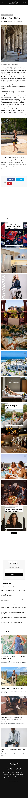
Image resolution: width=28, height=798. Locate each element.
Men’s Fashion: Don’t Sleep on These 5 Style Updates (13, 750)
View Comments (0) (14, 192)
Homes (9, 777)
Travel (22, 772)
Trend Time (10, 14)
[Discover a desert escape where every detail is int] (14, 389)
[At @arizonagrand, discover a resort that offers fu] (14, 337)
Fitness (21, 774)
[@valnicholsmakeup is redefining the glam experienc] (14, 518)
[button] (2, 2)
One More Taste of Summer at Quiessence (9, 586)
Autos (17, 774)
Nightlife (5, 777)
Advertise (8, 779)
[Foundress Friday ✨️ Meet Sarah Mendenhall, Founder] (14, 286)
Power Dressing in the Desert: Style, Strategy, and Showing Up (13, 657)
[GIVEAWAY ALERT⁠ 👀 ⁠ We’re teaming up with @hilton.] (14, 260)
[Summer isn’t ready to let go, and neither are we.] (14, 363)
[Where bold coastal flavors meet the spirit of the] (14, 492)
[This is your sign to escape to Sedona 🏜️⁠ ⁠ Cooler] (14, 312)
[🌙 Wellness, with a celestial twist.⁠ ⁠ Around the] (14, 415)
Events (23, 777)
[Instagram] (8, 768)
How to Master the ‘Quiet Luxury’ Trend (12, 688)
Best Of (14, 777)
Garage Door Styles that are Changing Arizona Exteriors (12, 604)
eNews (13, 772)
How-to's (4, 14)
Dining (17, 772)
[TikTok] (17, 768)
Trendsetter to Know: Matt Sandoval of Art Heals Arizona (12, 626)
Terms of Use (19, 779)
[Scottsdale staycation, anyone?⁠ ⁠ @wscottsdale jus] (14, 466)
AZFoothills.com (6, 584)
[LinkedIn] (20, 768)
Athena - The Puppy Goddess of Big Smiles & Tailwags (11, 622)
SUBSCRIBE (14, 574)
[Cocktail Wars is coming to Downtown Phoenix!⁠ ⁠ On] (14, 235)
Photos (19, 777)
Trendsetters (12, 774)
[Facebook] (11, 768)
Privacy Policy (13, 779)
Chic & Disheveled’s (7, 64)
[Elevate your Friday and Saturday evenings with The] (14, 440)
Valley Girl (6, 774)
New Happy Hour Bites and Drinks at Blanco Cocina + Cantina (13, 590)
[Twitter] (14, 768)
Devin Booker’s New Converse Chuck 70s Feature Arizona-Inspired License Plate (12, 718)
